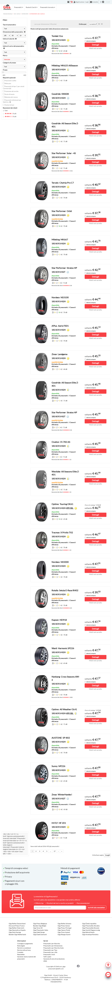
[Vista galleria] (101, 24)
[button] (108, 964)
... (50, 851)
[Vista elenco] (99, 24)
